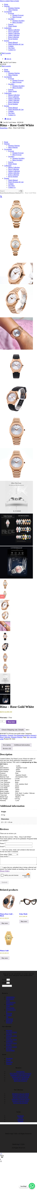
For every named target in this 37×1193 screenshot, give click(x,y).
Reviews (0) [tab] (7, 748)
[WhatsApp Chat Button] (32, 1186)
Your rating (4, 854)
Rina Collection (5, 737)
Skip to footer (14, 1)
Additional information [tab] (22, 745)
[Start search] (21, 191)
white (2, 739)
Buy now (11, 722)
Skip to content (5, 1)
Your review (4, 856)
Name (2, 843)
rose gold (33, 737)
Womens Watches (15, 193)
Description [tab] (7, 745)
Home (2, 128)
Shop (5, 128)
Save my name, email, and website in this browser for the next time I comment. (17, 850)
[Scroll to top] (1, 1153)
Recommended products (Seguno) (25, 735)
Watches (6, 193)
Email (2, 846)
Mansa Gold (4, 950)
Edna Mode (23, 914)
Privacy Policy (4, 871)
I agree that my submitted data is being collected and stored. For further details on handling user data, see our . (18, 869)
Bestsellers (3, 735)
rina (28, 737)
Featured (10, 735)
